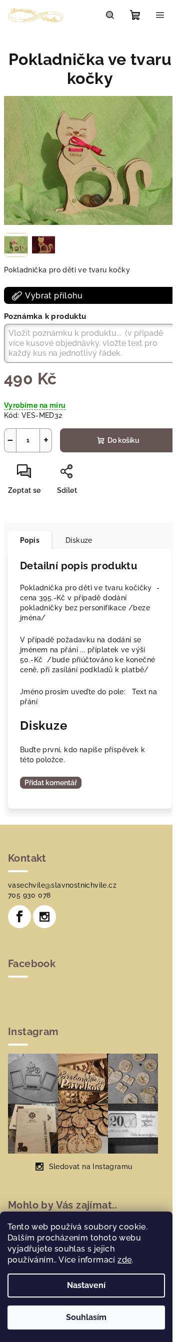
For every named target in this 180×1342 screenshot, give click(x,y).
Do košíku (124, 440)
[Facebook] (19, 916)
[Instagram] (44, 916)
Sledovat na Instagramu (90, 1167)
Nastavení (86, 1285)
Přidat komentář (50, 783)
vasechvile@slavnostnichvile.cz (62, 885)
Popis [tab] (30, 540)
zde (125, 1260)
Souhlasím (86, 1317)
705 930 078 (29, 895)
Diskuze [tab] (79, 540)
